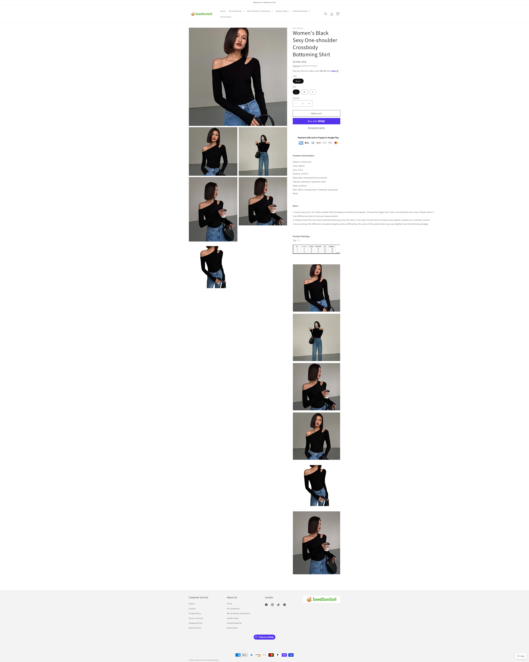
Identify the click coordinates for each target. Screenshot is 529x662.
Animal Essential (234, 623)
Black (298, 81)
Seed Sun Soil (199, 660)
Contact (192, 608)
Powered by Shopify (211, 660)
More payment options (316, 128)
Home (229, 603)
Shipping (296, 66)
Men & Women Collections (238, 613)
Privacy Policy (195, 613)
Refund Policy (195, 628)
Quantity (296, 98)
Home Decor (232, 628)
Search (192, 603)
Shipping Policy (195, 623)
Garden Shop (233, 618)
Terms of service (196, 618)
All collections (233, 608)
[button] (236, 11)
